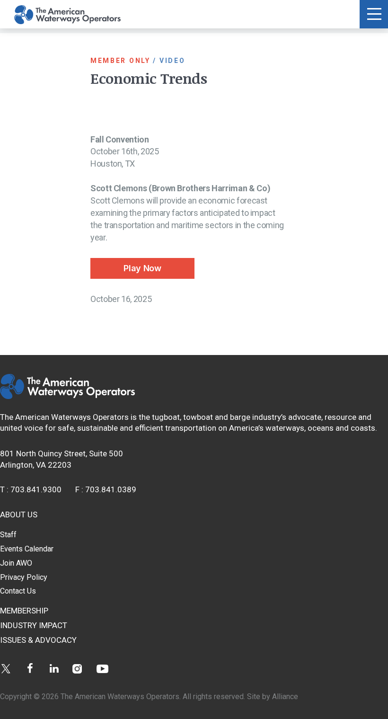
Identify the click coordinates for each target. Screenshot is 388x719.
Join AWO (16, 563)
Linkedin (54, 669)
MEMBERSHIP (24, 610)
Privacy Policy (23, 577)
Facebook (30, 669)
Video (172, 60)
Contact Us (18, 590)
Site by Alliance (272, 696)
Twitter (6, 669)
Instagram (78, 669)
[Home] (67, 396)
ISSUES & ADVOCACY (38, 640)
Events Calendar (26, 548)
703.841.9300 (36, 489)
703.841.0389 (110, 489)
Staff (8, 534)
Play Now (142, 268)
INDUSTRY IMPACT (33, 625)
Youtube (102, 669)
